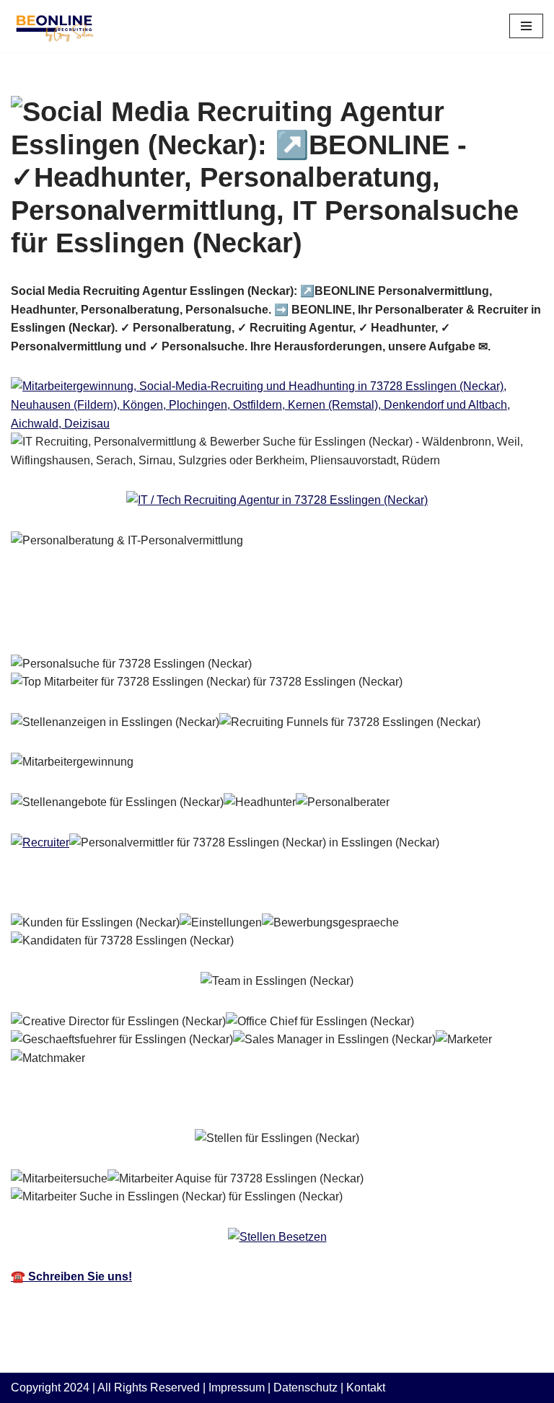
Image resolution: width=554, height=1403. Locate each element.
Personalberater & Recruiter (108, 622)
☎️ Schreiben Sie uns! (71, 1276)
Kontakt (365, 1387)
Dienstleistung (272, 622)
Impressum (236, 1387)
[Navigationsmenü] (526, 26)
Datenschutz (305, 1387)
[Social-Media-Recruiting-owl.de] (54, 26)
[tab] (108, 622)
